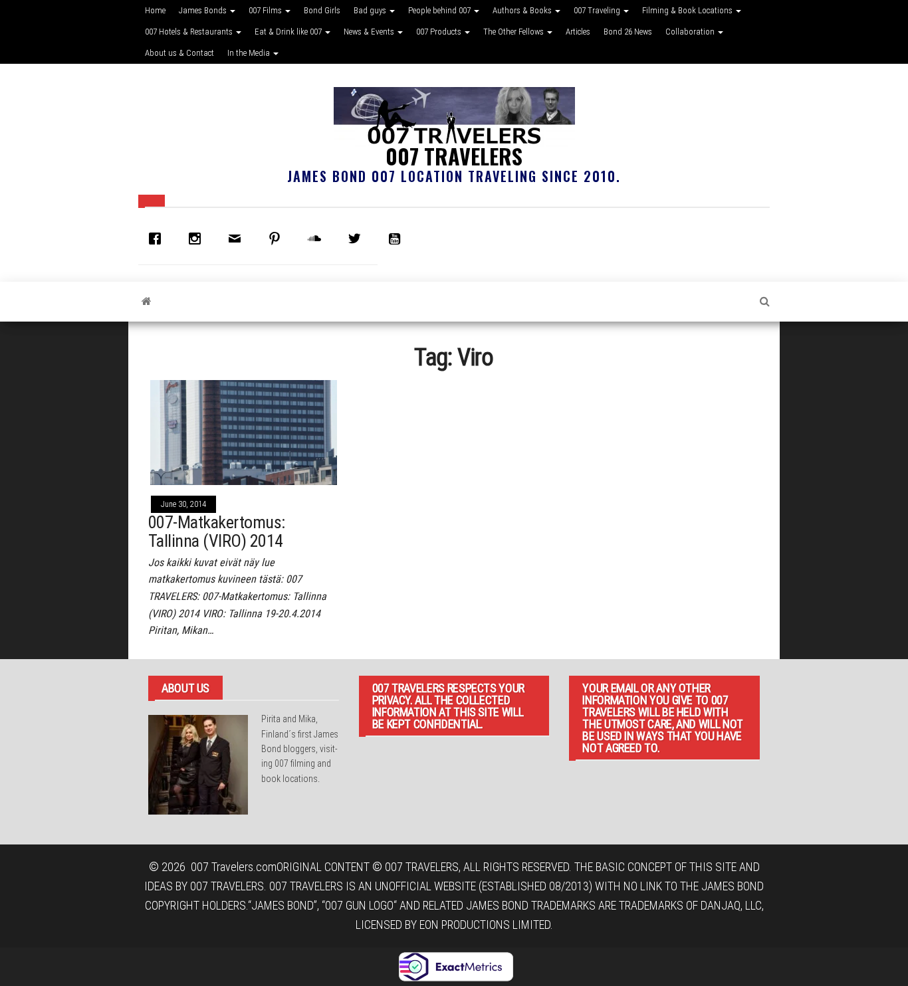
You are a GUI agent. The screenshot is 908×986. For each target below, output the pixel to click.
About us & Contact (179, 53)
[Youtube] (397, 238)
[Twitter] (358, 238)
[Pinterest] (278, 238)
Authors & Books (523, 10)
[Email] (238, 238)
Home (155, 10)
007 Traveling (598, 10)
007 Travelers (454, 155)
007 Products (439, 32)
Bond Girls (322, 10)
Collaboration (691, 32)
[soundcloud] (318, 238)
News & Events (370, 32)
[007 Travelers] (146, 302)
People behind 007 (440, 10)
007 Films (266, 10)
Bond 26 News (628, 32)
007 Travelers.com (234, 867)
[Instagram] (198, 238)
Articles (578, 32)
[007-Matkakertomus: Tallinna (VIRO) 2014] (243, 432)
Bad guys (371, 10)
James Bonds (204, 10)
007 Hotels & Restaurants (190, 32)
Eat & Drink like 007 (289, 32)
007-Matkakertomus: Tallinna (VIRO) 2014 (216, 531)
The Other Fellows (514, 32)
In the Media (249, 53)
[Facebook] (158, 238)
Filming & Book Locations (688, 10)
